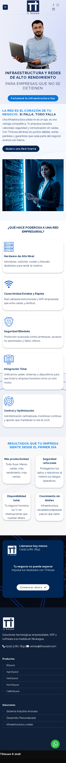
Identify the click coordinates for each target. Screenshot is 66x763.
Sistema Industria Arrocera (21, 711)
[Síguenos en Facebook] (53, 5)
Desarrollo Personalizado (21, 717)
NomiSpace (12, 684)
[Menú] (5, 7)
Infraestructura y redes (19, 724)
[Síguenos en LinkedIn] (53, 9)
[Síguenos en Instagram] (57, 5)
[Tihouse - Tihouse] (33, 7)
